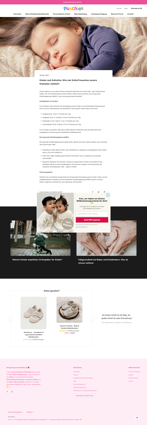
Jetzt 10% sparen (92, 220)
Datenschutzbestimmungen (81, 226)
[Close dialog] (108, 195)
